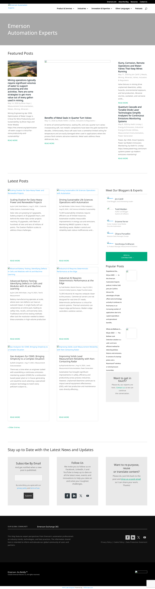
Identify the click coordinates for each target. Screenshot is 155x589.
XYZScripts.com (88, 587)
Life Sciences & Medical (77, 209)
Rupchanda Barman (67, 365)
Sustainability (90, 209)
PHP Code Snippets (68, 587)
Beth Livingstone (17, 363)
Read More (13, 140)
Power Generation (125, 136)
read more (15, 260)
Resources (134, 2)
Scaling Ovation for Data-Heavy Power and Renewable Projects (26, 201)
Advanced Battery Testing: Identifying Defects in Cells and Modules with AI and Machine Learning (26, 285)
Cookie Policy (119, 542)
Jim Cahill (15, 206)
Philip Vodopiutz (86, 206)
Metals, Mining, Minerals (18, 109)
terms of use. (35, 488)
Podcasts (138, 9)
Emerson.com (111, 2)
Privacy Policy (106, 542)
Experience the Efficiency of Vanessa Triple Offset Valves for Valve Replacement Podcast (113, 271)
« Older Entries (14, 427)
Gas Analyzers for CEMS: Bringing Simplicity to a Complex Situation (27, 357)
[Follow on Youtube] (87, 495)
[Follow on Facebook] (67, 495)
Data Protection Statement (136, 542)
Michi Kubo (22, 293)
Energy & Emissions (126, 127)
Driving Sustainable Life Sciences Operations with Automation (76, 201)
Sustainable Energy (27, 209)
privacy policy (22, 488)
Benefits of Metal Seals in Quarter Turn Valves (68, 117)
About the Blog (123, 2)
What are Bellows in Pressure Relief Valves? (113, 329)
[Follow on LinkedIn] (74, 495)
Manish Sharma (76, 287)
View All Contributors (126, 256)
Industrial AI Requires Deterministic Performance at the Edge (76, 281)
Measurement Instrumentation (20, 106)
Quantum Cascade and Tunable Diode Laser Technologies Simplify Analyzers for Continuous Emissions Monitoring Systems (131, 114)
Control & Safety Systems (67, 290)
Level (88, 365)
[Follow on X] (80, 495)
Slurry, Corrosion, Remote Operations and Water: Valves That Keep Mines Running (131, 67)
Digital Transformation (84, 290)
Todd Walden (65, 206)
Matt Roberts (23, 206)
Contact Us (143, 2)
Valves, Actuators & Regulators (82, 120)
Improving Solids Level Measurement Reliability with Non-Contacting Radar (77, 359)
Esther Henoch (76, 206)
